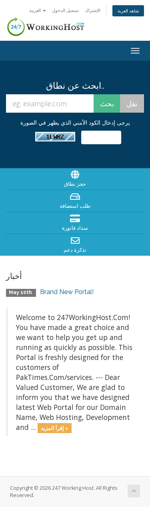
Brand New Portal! (67, 292)
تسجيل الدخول (65, 10)
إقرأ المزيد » (54, 427)
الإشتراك (92, 10)
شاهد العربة (128, 11)
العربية (35, 10)
